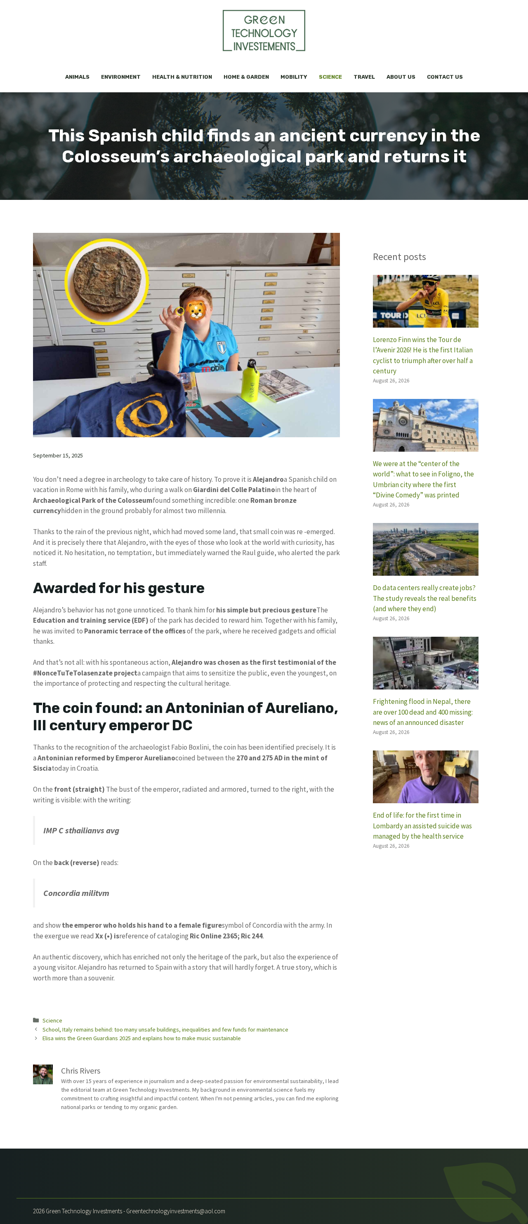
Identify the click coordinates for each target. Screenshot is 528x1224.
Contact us (445, 77)
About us (401, 77)
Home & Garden (246, 77)
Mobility (293, 77)
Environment (121, 77)
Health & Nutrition (182, 77)
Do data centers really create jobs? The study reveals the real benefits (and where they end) (424, 598)
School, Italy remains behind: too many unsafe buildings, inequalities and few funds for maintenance (165, 1029)
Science (330, 77)
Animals (77, 77)
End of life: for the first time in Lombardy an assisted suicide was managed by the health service (422, 826)
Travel (364, 77)
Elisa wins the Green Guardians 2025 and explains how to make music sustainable (141, 1038)
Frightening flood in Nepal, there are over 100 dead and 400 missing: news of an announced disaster (423, 712)
